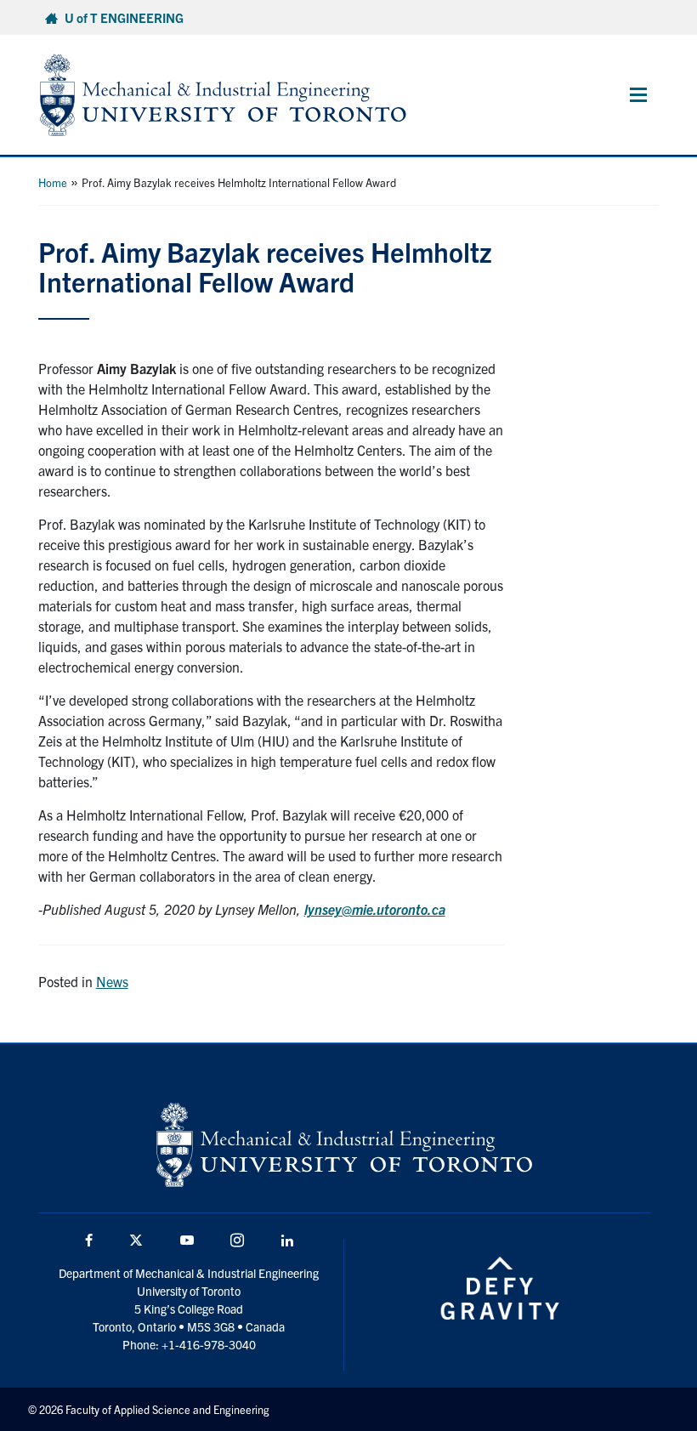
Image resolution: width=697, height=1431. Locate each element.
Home (52, 182)
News (112, 981)
